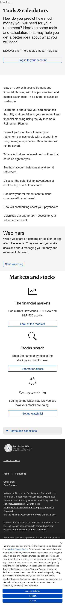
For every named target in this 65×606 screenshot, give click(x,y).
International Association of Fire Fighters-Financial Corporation (28, 509)
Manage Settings (33, 590)
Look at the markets (32, 324)
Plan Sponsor (10, 485)
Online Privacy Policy (18, 549)
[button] (32, 430)
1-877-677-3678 (11, 460)
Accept (32, 595)
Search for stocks (33, 369)
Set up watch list (32, 413)
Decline (32, 600)
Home (6, 473)
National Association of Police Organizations (34, 514)
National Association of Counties (19, 503)
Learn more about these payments (29, 529)
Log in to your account (33, 60)
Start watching (14, 264)
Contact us (20, 473)
